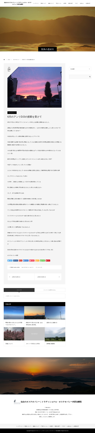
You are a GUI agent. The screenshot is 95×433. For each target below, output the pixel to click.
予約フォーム (58, 3)
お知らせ (81, 3)
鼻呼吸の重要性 (51, 343)
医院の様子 (70, 3)
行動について (9, 343)
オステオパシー (12, 112)
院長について (43, 3)
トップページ (36, 3)
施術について (51, 3)
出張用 (64, 3)
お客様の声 (88, 3)
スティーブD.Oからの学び (33, 343)
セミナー (32, 267)
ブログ (76, 3)
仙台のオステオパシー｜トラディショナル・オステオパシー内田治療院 (17, 3)
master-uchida (17, 267)
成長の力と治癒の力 (52, 322)
